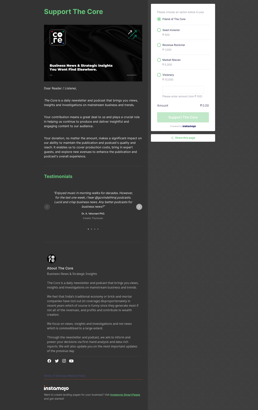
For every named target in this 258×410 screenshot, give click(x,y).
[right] (139, 207)
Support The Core (183, 117)
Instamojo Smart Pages (125, 394)
